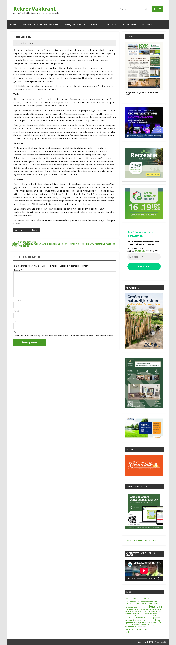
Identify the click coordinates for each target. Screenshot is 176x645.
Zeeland (128, 632)
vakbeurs (131, 629)
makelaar (128, 618)
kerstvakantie (130, 616)
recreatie (128, 620)
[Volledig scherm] (159, 578)
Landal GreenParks (150, 616)
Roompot (137, 620)
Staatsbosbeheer (150, 623)
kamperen (137, 613)
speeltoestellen (131, 622)
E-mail (17, 311)
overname (149, 618)
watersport (155, 630)
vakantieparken (143, 627)
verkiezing (145, 629)
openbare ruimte (138, 618)
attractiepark (145, 598)
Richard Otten (32, 230)
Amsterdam (131, 598)
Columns (111, 24)
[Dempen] (155, 578)
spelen (141, 622)
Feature (156, 606)
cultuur (132, 603)
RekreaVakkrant (34, 8)
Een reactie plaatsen (24, 43)
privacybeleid (140, 251)
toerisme (128, 625)
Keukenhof (139, 616)
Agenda (95, 24)
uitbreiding (150, 625)
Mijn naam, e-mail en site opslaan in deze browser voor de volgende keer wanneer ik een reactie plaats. (63, 336)
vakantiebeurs (131, 627)
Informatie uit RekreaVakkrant (40, 24)
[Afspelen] (129, 578)
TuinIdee (143, 625)
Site (15, 322)
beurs (150, 601)
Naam (17, 301)
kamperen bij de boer (149, 613)
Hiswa (140, 611)
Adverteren (129, 24)
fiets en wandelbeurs (132, 609)
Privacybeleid (160, 642)
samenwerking (151, 620)
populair (156, 618)
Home (13, 24)
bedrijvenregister (75, 24)
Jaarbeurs (129, 613)
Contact (147, 24)
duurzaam (142, 603)
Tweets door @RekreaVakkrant (140, 540)
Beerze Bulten (143, 601)
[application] (144, 570)
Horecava (156, 611)
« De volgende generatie (24, 241)
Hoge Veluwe (147, 611)
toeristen (135, 625)
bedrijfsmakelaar (131, 601)
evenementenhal (141, 607)
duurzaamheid (154, 603)
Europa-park (130, 607)
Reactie (17, 270)
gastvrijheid (144, 609)
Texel (159, 623)
